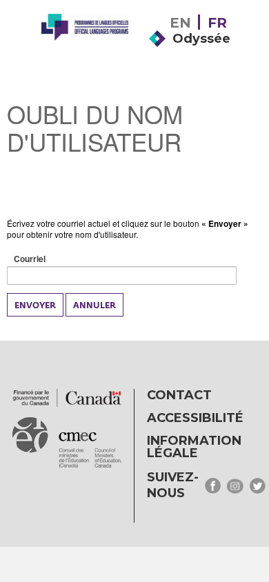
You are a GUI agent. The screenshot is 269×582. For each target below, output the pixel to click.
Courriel (51, 259)
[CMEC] (84, 50)
